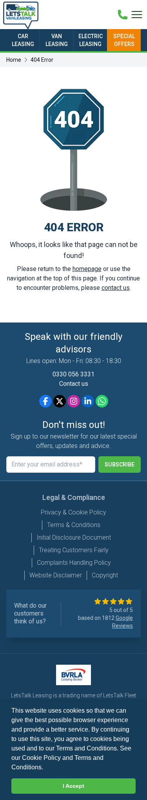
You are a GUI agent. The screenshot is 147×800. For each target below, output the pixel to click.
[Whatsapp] (102, 401)
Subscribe (119, 464)
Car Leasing (23, 40)
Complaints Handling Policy (74, 562)
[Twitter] (59, 401)
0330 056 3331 (73, 374)
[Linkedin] (88, 401)
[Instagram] (73, 401)
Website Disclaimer (55, 575)
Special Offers (124, 40)
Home (13, 60)
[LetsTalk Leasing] (20, 15)
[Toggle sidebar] (137, 14)
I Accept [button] (73, 786)
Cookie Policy (41, 757)
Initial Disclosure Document (73, 537)
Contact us (73, 383)
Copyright (105, 575)
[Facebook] (45, 401)
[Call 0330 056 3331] (122, 14)
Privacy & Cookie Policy (73, 512)
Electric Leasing (90, 40)
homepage (87, 269)
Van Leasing (56, 40)
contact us (116, 287)
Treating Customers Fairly (74, 550)
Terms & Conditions (73, 525)
